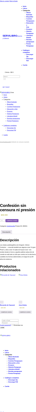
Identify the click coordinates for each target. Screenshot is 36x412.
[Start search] (4, 79)
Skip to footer (14, 1)
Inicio (1, 142)
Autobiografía (6, 142)
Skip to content (4, 1)
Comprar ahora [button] (6, 312)
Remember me (18, 325)
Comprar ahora (12, 220)
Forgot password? (5, 325)
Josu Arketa (23, 305)
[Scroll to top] (1, 411)
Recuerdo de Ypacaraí (7, 305)
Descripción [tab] (6, 232)
